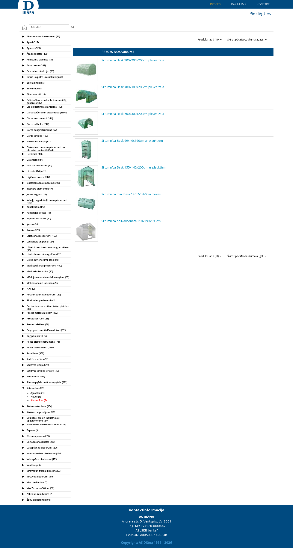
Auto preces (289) (36, 65)
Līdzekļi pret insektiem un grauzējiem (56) (47, 248)
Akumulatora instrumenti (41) (43, 36)
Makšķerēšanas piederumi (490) (44, 265)
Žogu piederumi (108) (38, 499)
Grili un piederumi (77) (39, 165)
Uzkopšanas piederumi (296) (42, 447)
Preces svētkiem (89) (37, 324)
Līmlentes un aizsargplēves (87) (43, 254)
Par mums (238, 4)
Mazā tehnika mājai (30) (39, 271)
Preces (215, 4)
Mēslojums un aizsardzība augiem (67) (47, 277)
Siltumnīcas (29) (35, 388)
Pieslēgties (259, 13)
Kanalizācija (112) (35, 206)
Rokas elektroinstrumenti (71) (43, 341)
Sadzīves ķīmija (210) (37, 364)
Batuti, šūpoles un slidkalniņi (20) (44, 76)
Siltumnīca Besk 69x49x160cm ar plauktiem (132, 140)
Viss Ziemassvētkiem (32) (40, 488)
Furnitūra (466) (34, 153)
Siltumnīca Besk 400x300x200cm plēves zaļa (132, 87)
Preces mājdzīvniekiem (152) (42, 312)
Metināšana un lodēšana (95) (42, 283)
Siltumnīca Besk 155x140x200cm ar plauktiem (133, 167)
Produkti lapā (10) (209, 39)
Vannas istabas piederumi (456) (43, 453)
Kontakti (263, 4)
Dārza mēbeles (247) (37, 124)
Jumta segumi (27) (36, 194)
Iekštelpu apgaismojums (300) (43, 182)
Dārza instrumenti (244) (39, 118)
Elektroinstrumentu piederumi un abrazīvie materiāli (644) (45, 148)
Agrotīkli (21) (37, 392)
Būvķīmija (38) (34, 88)
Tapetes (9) (32, 430)
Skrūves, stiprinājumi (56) (40, 412)
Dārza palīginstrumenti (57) (41, 129)
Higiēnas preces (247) (38, 177)
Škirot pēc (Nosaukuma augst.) (246, 39)
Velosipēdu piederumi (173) (41, 459)
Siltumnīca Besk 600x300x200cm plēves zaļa (132, 113)
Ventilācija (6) (33, 465)
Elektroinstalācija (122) (38, 141)
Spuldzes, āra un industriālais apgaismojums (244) (42, 418)
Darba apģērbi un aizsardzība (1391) (46, 112)
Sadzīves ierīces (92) (37, 359)
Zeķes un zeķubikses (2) (39, 493)
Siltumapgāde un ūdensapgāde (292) (46, 382)
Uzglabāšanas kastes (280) (40, 441)
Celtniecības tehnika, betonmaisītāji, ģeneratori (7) (46, 100)
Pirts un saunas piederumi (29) (43, 294)
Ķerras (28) (32, 224)
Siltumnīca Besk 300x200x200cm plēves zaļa (132, 60)
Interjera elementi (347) (39, 188)
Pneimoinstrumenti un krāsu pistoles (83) (47, 306)
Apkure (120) (33, 48)
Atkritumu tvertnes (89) (39, 59)
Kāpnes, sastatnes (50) (38, 218)
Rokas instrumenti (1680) (40, 347)
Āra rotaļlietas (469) (37, 53)
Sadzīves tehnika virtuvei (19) (42, 370)
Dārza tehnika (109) (37, 135)
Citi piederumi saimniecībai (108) (44, 106)
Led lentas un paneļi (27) (40, 241)
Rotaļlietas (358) (35, 353)
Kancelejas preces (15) (38, 212)
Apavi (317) (32, 42)
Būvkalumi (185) (35, 82)
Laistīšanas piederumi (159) (41, 235)
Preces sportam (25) (37, 318)
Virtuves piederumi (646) (40, 476)
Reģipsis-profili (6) (36, 335)
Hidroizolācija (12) (36, 171)
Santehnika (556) (35, 376)
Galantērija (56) (34, 159)
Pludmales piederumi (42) (40, 300)
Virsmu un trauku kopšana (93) (43, 470)
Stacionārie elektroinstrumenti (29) (45, 424)
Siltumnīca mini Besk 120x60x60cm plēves (131, 194)
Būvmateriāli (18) (35, 94)
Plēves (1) (35, 396)
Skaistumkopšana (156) (39, 406)
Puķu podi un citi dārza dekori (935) (46, 330)
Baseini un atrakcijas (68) (40, 71)
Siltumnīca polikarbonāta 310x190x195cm (131, 221)
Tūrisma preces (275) (38, 436)
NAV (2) (30, 288)
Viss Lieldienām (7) (36, 482)
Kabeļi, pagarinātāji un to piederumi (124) (46, 201)
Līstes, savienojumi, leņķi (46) (42, 259)
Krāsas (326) (33, 230)
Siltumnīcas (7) (38, 400)
